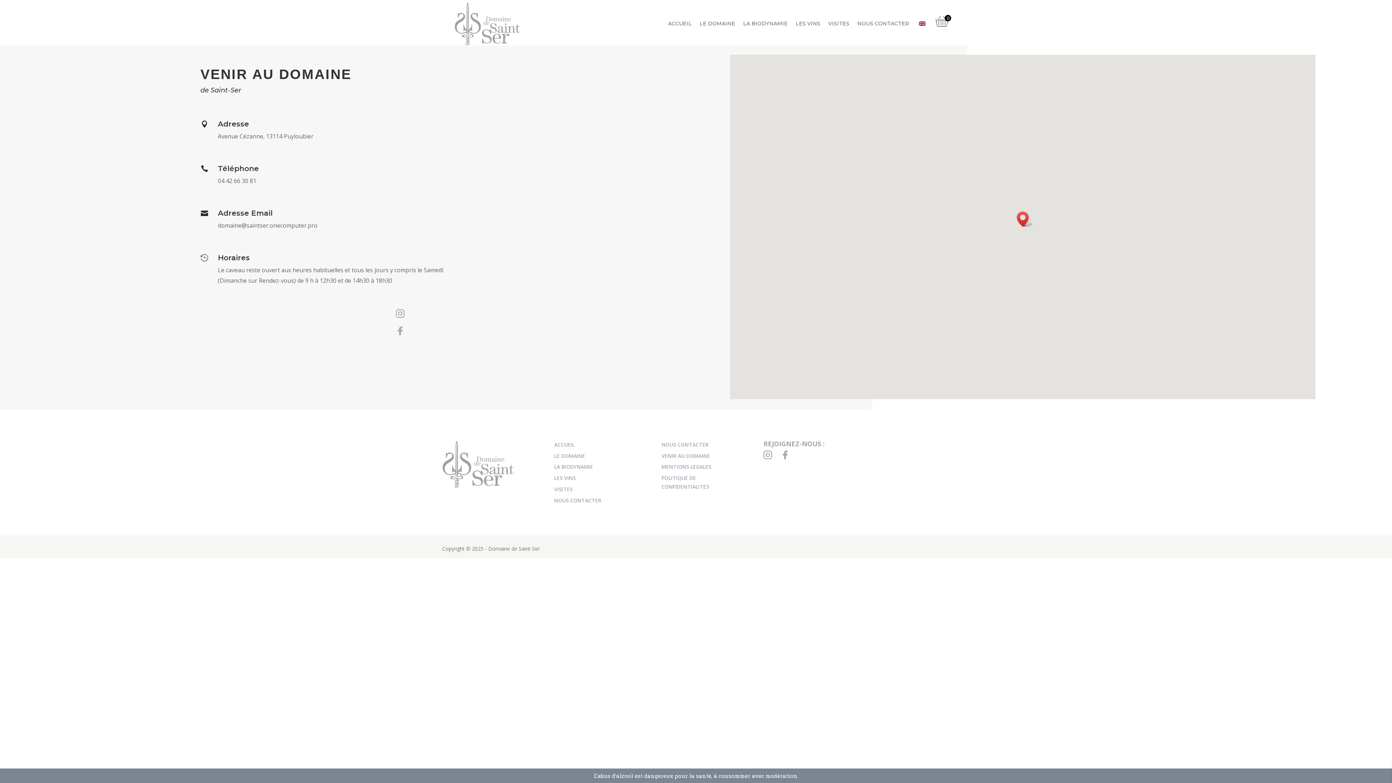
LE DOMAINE (717, 23)
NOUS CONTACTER (883, 23)
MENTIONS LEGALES (686, 466)
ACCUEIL (680, 23)
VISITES (838, 23)
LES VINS (808, 23)
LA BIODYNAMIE (765, 23)
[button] (1025, 219)
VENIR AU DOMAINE (686, 455)
